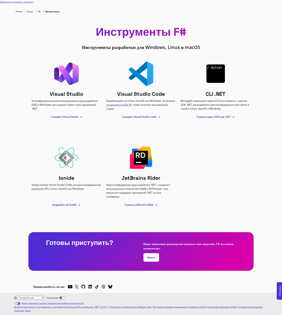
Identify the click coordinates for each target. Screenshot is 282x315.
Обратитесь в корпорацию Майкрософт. (130, 306)
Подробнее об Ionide (64, 205)
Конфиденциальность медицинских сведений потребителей (46, 306)
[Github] (83, 286)
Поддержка (159, 306)
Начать (151, 257)
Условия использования (250, 306)
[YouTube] (70, 286)
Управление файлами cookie (221, 306)
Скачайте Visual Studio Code (139, 117)
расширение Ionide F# (119, 105)
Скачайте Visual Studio (65, 117)
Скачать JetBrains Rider (139, 205)
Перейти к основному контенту (17, 1)
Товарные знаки (22, 310)
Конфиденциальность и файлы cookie (185, 306)
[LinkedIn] (90, 286)
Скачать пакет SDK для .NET (213, 117)
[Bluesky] (110, 286)
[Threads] (103, 286)
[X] (76, 286)
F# (39, 11)
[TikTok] (97, 286)
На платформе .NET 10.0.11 (93, 306)
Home (19, 11)
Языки (30, 11)
